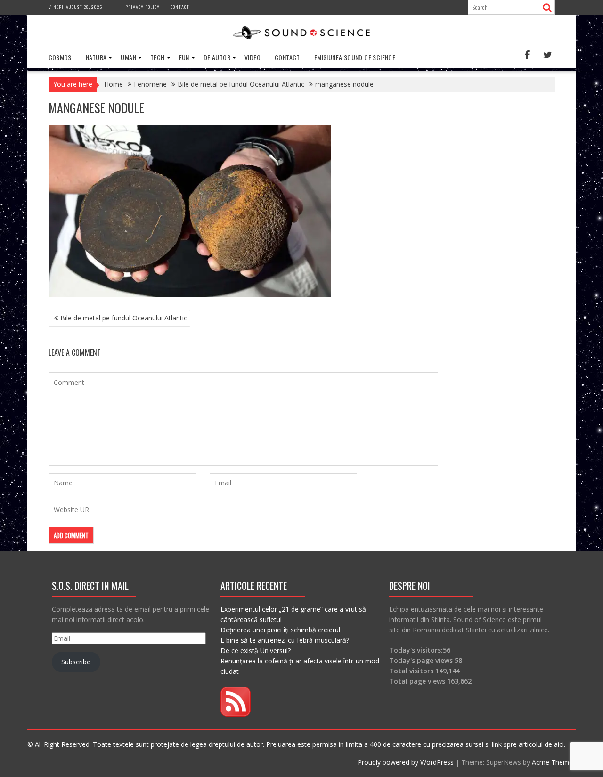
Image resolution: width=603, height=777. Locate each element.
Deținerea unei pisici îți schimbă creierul (280, 629)
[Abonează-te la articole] (235, 714)
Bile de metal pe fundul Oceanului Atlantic (123, 317)
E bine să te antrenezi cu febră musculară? (284, 640)
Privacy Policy (142, 6)
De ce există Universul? (255, 650)
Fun (184, 57)
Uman (128, 57)
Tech (157, 57)
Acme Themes (554, 762)
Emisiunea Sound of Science (354, 57)
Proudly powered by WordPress (406, 762)
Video (252, 57)
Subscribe (75, 661)
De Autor (217, 57)
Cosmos (60, 57)
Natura (96, 57)
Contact (180, 6)
